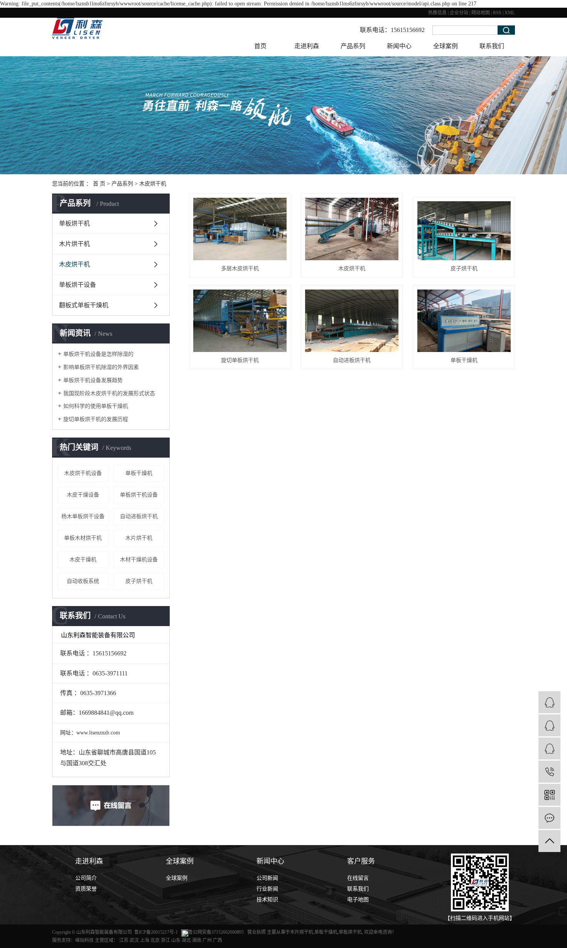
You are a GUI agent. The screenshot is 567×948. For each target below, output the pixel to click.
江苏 (123, 940)
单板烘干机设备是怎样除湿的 (98, 354)
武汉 (134, 940)
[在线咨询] (549, 725)
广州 (207, 940)
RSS (497, 12)
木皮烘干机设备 (83, 473)
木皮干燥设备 (83, 495)
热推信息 (437, 12)
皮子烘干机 (138, 581)
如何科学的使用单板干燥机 (95, 406)
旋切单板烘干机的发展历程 (95, 419)
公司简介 (86, 878)
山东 (176, 940)
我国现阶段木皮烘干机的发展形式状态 (109, 393)
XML (510, 12)
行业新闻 (267, 889)
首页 (260, 46)
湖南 (196, 940)
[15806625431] (549, 772)
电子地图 (358, 900)
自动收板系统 (83, 581)
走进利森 (306, 46)
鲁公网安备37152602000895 (216, 932)
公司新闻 (267, 878)
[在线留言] (549, 818)
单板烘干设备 (77, 284)
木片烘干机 (74, 244)
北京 (155, 940)
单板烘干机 (74, 223)
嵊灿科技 (84, 940)
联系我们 (491, 46)
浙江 (165, 940)
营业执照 (257, 932)
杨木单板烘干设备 (83, 516)
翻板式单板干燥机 (83, 305)
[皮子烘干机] (464, 230)
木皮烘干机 (152, 184)
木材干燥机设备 (139, 559)
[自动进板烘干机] (351, 321)
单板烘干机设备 (139, 495)
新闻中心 (399, 46)
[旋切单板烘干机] (240, 321)
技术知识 (267, 900)
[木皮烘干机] (351, 229)
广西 (217, 940)
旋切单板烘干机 (240, 360)
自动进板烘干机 (139, 516)
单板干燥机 (138, 473)
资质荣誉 (86, 889)
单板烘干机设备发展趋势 (93, 380)
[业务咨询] (549, 702)
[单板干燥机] (464, 321)
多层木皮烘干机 (240, 268)
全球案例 (445, 46)
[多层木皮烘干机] (240, 229)
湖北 (186, 940)
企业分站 (459, 12)
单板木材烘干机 (83, 538)
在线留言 (358, 878)
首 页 (99, 184)
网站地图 (480, 12)
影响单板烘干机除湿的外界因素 (101, 367)
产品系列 (353, 46)
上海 (144, 940)
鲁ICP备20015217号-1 (156, 932)
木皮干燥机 (82, 559)
